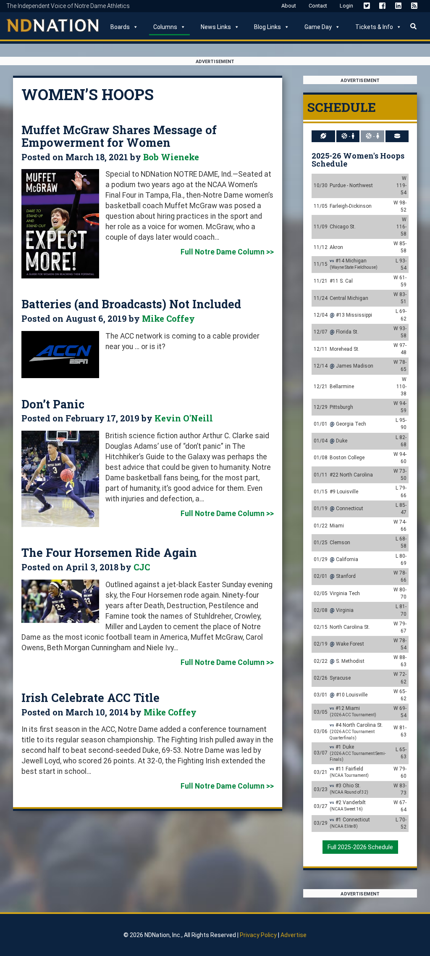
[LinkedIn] (398, 5)
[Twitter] (366, 5)
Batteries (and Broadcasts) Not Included (131, 304)
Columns (165, 27)
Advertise (294, 935)
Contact (318, 6)
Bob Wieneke (171, 156)
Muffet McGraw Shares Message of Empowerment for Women (119, 136)
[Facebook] (382, 5)
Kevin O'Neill (184, 418)
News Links (216, 27)
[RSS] (414, 5)
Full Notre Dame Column (223, 252)
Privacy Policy (258, 935)
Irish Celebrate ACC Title (90, 697)
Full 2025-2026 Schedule (360, 847)
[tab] (324, 136)
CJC (142, 566)
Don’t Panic (52, 404)
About (288, 6)
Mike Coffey (168, 318)
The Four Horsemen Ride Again (109, 552)
